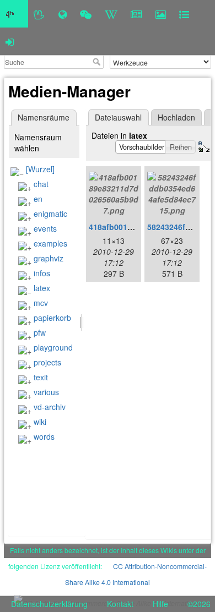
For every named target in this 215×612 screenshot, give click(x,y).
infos (42, 272)
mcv (41, 302)
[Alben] (160, 14)
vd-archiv (50, 406)
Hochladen (176, 117)
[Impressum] (184, 14)
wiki (40, 421)
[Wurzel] (40, 168)
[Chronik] (62, 14)
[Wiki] (111, 14)
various (46, 391)
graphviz (48, 258)
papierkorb (52, 317)
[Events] (85, 14)
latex (42, 287)
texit (41, 376)
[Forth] (39, 14)
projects (47, 362)
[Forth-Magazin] (136, 14)
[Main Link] (14, 14)
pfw (40, 332)
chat (41, 183)
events (45, 228)
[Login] (9, 41)
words (44, 436)
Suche (98, 61)
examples (50, 243)
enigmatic (50, 213)
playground (53, 347)
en (38, 198)
